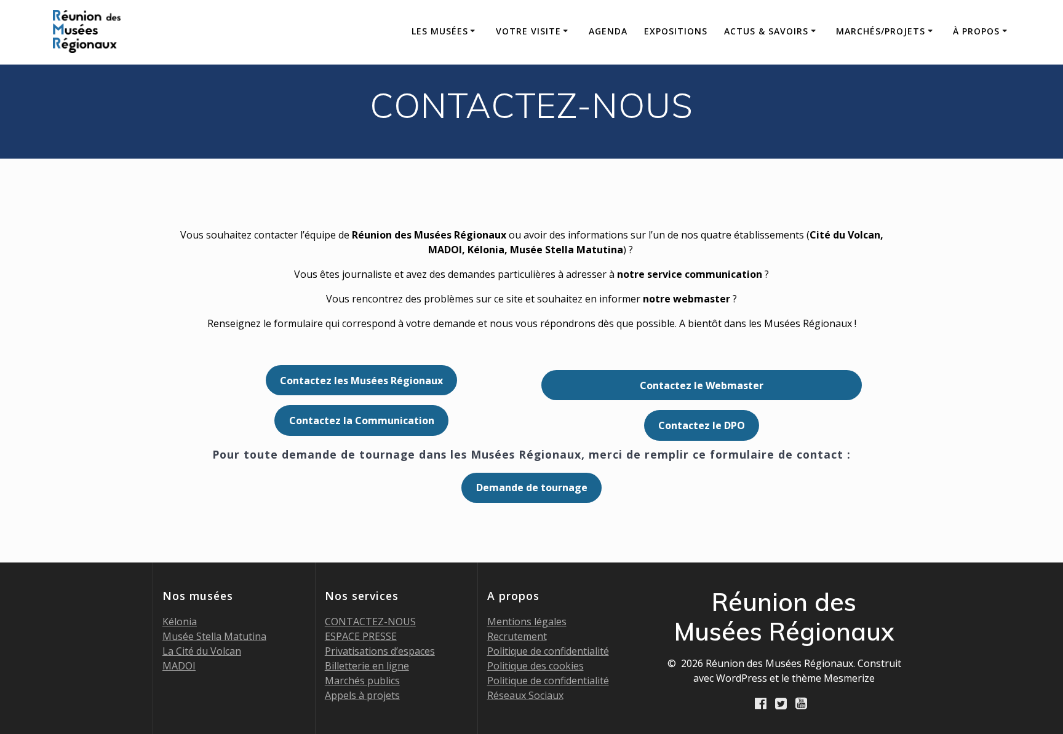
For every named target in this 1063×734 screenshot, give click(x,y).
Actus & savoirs (766, 31)
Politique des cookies (535, 666)
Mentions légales (527, 621)
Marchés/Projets (880, 31)
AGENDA (608, 31)
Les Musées (440, 31)
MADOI (179, 666)
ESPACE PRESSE (361, 636)
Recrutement (517, 636)
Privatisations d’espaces (380, 651)
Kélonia (179, 621)
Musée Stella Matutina (214, 636)
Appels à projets (362, 695)
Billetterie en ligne (367, 666)
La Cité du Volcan (201, 651)
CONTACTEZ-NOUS (370, 621)
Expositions (675, 31)
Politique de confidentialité (548, 651)
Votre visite (528, 31)
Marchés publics (362, 680)
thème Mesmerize (833, 678)
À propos (976, 31)
